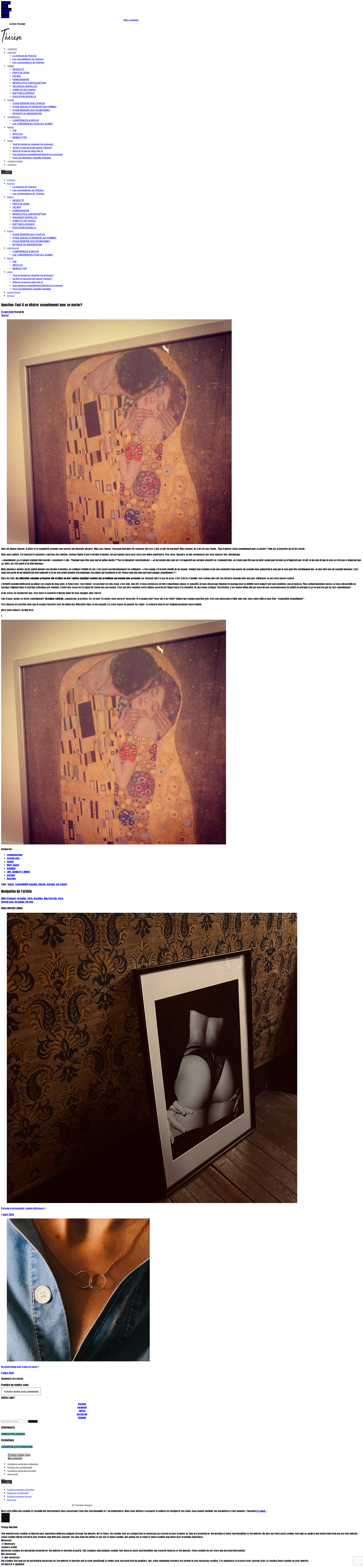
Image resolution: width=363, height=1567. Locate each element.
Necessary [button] (6, 1540)
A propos (12, 49)
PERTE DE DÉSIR (20, 72)
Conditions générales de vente (22, 1471)
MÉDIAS (11, 127)
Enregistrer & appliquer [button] (13, 1564)
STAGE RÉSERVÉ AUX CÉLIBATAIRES (31, 110)
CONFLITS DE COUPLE (24, 89)
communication (15, 854)
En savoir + (261, 1511)
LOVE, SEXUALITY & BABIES (18, 872)
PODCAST (12, 52)
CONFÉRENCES (14, 117)
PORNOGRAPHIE (20, 79)
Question (11, 878)
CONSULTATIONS (15, 161)
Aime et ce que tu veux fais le (27, 151)
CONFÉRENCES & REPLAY (25, 120)
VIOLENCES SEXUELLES (24, 86)
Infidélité (11, 868)
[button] (65, 172)
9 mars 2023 (7, 1373)
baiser (11, 884)
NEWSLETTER (19, 137)
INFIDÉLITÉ (18, 69)
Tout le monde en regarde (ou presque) (32, 144)
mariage (11, 875)
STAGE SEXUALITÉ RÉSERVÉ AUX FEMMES (34, 106)
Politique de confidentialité (20, 1467)
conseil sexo (13, 858)
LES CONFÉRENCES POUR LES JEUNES (32, 123)
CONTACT (12, 165)
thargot (5, 315)
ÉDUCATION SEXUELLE (24, 96)
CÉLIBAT (16, 76)
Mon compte (131, 20)
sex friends (61, 884)
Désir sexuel (13, 865)
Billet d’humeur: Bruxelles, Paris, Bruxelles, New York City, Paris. (32, 898)
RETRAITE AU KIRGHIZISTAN (27, 113)
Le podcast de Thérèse (24, 55)
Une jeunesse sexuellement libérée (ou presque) (37, 154)
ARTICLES (17, 134)
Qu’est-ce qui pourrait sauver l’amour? (32, 147)
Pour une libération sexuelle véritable (31, 157)
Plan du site (13, 1474)
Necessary (10, 1543)
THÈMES (11, 66)
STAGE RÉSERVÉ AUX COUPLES (28, 103)
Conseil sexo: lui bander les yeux (17, 902)
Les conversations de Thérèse (28, 62)
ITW (14, 130)
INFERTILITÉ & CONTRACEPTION (29, 83)
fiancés (42, 884)
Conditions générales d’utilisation (23, 1464)
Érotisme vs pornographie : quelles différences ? (23, 1208)
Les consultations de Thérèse (28, 59)
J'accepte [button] (251, 1511)
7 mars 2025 (7, 1214)
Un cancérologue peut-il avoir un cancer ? (20, 1366)
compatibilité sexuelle (26, 884)
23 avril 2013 (7, 312)
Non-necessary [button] (8, 1554)
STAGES (11, 100)
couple (10, 861)
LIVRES (10, 141)
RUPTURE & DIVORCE (23, 93)
